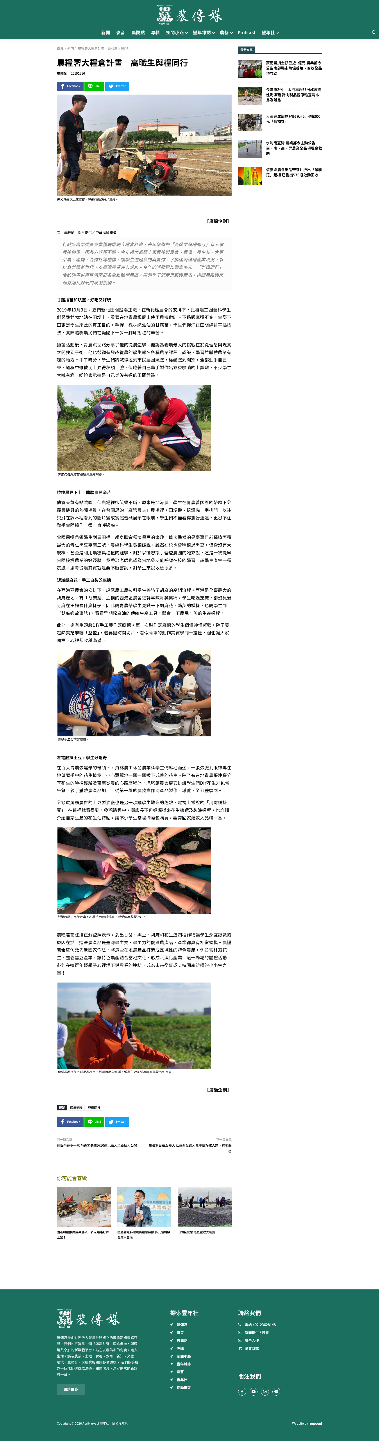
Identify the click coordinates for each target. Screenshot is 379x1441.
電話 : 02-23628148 (260, 1325)
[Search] (374, 32)
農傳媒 (62, 73)
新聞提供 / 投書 (257, 1333)
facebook (73, 86)
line (98, 86)
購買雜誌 (252, 1349)
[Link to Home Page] (189, 13)
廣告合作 (252, 1341)
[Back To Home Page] (99, 1318)
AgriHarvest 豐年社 (95, 1423)
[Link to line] (276, 1392)
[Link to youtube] (253, 1392)
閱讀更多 (70, 1389)
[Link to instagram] (265, 1392)
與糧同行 (94, 1108)
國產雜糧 (76, 1108)
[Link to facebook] (242, 1392)
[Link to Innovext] (316, 1423)
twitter (121, 86)
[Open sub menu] (186, 32)
